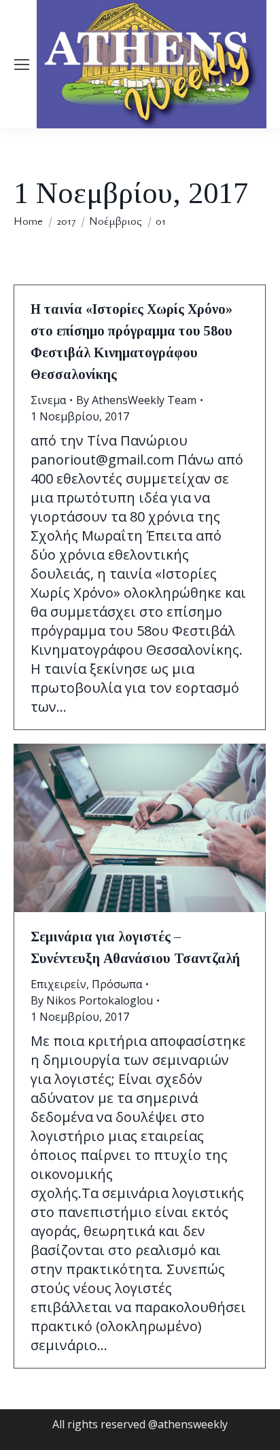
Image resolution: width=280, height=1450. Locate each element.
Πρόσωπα (117, 984)
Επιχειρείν (58, 984)
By (136, 400)
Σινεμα (48, 400)
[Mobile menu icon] (22, 64)
